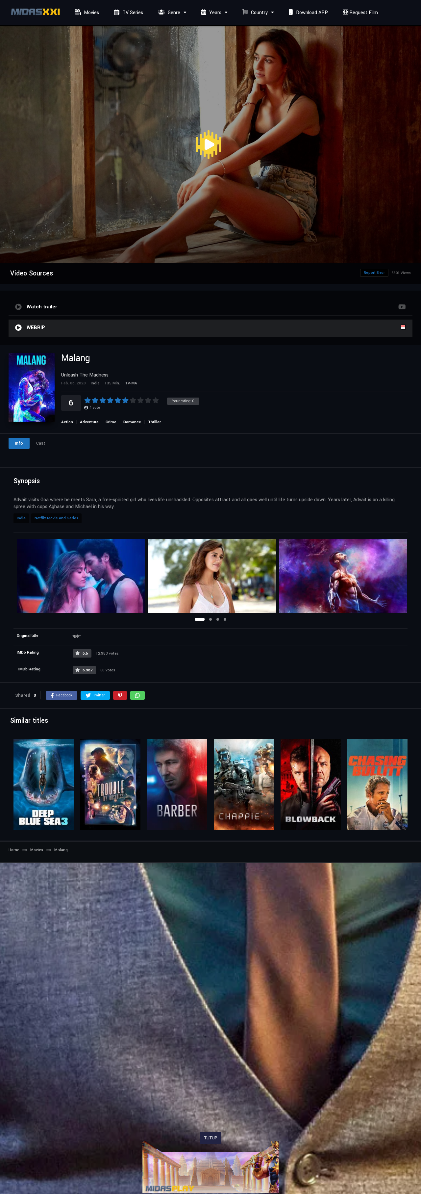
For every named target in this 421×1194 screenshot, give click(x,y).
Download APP (311, 12)
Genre (173, 12)
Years (214, 12)
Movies (91, 12)
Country (259, 12)
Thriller (154, 422)
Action (67, 422)
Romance (132, 422)
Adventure (89, 422)
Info (19, 443)
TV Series (132, 12)
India (21, 518)
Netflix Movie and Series (56, 518)
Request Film (363, 12)
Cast (40, 443)
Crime (111, 422)
